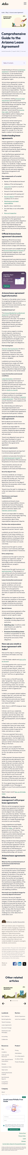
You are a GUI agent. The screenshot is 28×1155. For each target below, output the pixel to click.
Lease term (7, 187)
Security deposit (9, 196)
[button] (25, 3)
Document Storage (6, 1028)
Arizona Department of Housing (14, 250)
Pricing (16, 1050)
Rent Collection (5, 1016)
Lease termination (7, 379)
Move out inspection (10, 213)
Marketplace (18, 1053)
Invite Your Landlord (20, 1019)
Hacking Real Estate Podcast (7, 1073)
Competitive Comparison (5, 1082)
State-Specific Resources (5, 1055)
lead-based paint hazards (12, 458)
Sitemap (23, 1141)
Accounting (4, 1036)
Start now (6, 286)
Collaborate (5, 1039)
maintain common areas (9, 510)
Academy (4, 1052)
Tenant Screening (6, 1022)
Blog (7, 12)
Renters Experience (20, 1016)
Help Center (5, 1070)
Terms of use (22, 1133)
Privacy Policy (22, 1136)
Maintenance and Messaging (6, 1031)
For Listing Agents (19, 1056)
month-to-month (11, 390)
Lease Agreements (6, 1025)
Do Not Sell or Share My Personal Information (14, 1144)
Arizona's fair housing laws (10, 349)
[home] (10, 3)
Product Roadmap (19, 1062)
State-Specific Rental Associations (7, 1060)
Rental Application (6, 1019)
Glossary (4, 1064)
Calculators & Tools (6, 1067)
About (3, 1092)
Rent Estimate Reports (5, 1078)
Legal (24, 1138)
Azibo (3, 12)
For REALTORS (19, 1059)
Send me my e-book (14, 1129)
